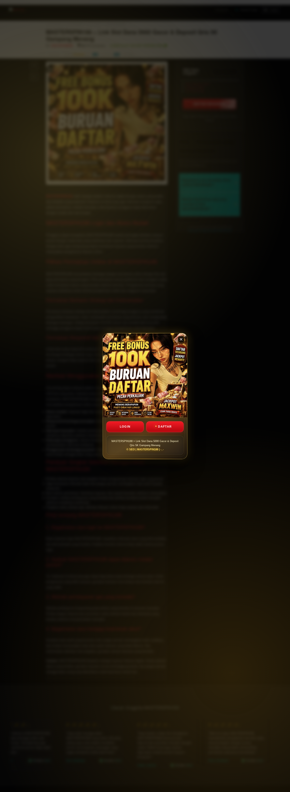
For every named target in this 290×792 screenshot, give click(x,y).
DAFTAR (165, 426)
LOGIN (125, 426)
